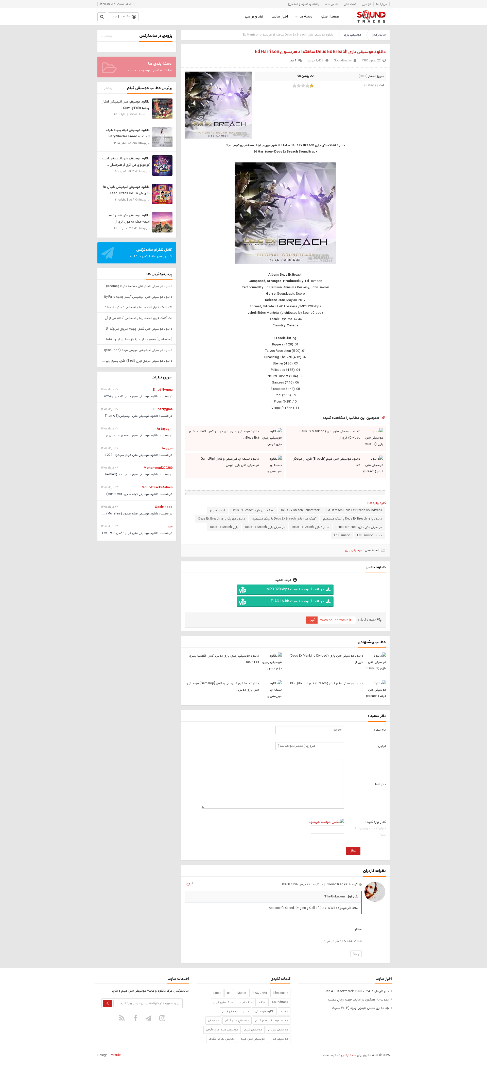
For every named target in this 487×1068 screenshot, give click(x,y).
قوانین (366, 4)
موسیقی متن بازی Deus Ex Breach (359, 527)
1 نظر (293, 61)
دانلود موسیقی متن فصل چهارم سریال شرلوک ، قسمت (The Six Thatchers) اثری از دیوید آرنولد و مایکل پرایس (136, 329)
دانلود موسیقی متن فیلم (271, 1021)
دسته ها (306, 16)
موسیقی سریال (278, 1030)
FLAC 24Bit (259, 993)
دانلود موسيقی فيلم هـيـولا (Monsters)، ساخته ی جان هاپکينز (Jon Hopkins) (107, 494)
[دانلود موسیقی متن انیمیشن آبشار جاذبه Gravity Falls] (162, 108)
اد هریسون (217, 510)
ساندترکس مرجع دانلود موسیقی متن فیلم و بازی (371, 16)
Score (217, 993)
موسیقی (213, 1021)
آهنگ (262, 1002)
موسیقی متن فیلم (252, 1039)
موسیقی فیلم (253, 1030)
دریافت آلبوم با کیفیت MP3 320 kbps (295, 589)
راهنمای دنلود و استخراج (303, 4)
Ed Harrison (342, 535)
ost (229, 993)
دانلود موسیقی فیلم (235, 1011)
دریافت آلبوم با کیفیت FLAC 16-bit (297, 601)
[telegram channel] (149, 1018)
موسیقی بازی (352, 35)
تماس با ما (331, 4)
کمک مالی (350, 4)
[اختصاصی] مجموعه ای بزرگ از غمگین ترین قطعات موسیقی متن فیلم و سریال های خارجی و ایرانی (136, 339)
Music (241, 993)
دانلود (284, 1011)
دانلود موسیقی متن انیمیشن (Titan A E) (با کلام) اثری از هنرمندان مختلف (109, 416)
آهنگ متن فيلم (223, 1002)
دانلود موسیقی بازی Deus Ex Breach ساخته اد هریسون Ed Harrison (320, 52)
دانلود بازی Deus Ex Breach (310, 527)
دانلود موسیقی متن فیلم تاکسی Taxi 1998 (129, 533)
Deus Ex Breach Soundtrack (300, 510)
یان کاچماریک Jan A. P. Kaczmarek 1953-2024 (357, 991)
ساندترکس (379, 35)
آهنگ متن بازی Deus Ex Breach (253, 510)
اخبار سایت (279, 16)
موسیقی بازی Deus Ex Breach (265, 527)
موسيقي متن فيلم (237, 1021)
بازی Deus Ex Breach (224, 527)
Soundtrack (280, 1002)
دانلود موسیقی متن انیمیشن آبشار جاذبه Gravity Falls (136, 297)
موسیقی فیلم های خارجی (222, 1030)
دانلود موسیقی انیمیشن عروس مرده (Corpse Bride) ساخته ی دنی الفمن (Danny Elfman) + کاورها (136, 350)
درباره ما (381, 4)
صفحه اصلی (330, 16)
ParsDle (115, 1055)
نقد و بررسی (254, 16)
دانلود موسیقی (264, 1011)
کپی (312, 620)
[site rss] (122, 1018)
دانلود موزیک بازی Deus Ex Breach (221, 519)
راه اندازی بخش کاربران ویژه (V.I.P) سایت (360, 1008)
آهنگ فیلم (246, 1002)
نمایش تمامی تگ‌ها (222, 1039)
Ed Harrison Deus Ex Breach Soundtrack (354, 510)
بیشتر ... (106, 36)
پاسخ (356, 954)
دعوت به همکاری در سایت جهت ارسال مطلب (358, 999)
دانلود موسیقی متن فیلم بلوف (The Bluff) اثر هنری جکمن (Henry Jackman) (107, 475)
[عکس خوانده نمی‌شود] (326, 822)
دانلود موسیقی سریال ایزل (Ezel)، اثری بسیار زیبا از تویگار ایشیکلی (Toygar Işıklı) (136, 361)
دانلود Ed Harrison (369, 535)
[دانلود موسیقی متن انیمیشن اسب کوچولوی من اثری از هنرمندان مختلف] (162, 165)
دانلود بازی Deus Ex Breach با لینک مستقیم (352, 519)
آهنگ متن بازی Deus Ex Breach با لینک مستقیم (284, 519)
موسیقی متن (279, 1039)
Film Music (280, 993)
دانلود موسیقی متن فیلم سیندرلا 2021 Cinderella (125, 455)
